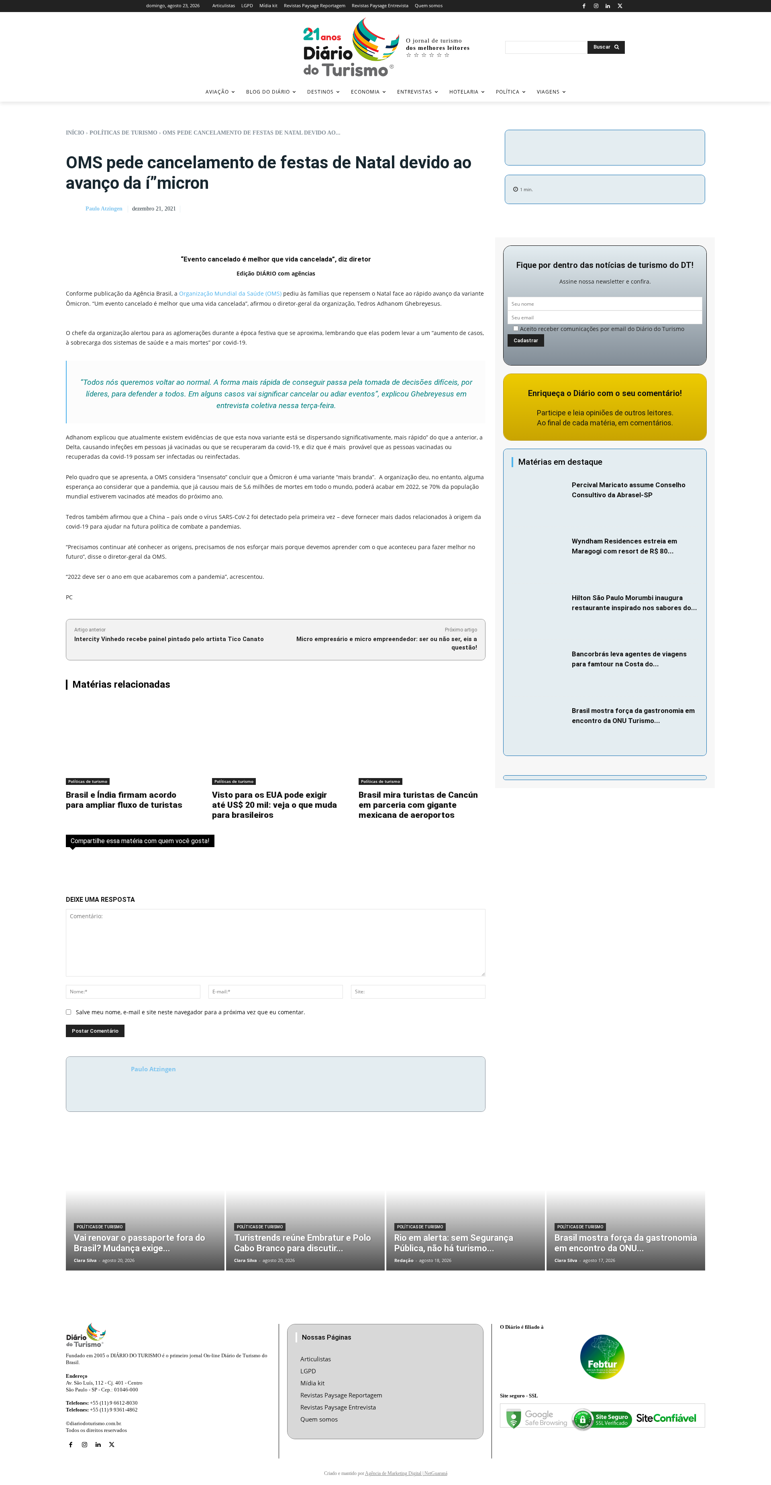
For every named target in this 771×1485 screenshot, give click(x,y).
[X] (620, 6)
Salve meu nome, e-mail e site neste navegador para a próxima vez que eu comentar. (190, 1012)
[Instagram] (596, 6)
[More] (673, 146)
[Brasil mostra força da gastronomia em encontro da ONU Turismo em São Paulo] (539, 725)
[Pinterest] (636, 146)
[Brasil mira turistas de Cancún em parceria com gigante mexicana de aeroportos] (422, 743)
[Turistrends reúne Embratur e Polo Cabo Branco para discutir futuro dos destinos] (305, 1203)
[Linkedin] (608, 6)
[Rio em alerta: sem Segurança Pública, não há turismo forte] (465, 1203)
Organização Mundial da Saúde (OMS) (230, 293)
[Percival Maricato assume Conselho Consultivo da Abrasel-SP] (539, 499)
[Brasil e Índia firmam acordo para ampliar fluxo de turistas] (129, 743)
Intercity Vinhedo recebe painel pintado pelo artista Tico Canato (169, 639)
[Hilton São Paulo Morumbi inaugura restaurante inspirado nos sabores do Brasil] (539, 612)
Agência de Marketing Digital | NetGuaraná (406, 1473)
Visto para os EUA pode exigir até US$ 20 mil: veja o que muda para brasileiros (274, 805)
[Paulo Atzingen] (75, 209)
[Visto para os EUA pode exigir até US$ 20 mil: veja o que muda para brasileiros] (275, 743)
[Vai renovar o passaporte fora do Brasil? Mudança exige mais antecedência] (145, 1203)
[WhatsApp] (654, 146)
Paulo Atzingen (104, 209)
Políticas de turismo (123, 133)
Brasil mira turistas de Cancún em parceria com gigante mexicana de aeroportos (418, 805)
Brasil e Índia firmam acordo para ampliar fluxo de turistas (124, 800)
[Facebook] (584, 6)
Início (75, 133)
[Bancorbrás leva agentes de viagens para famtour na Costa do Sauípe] (539, 668)
